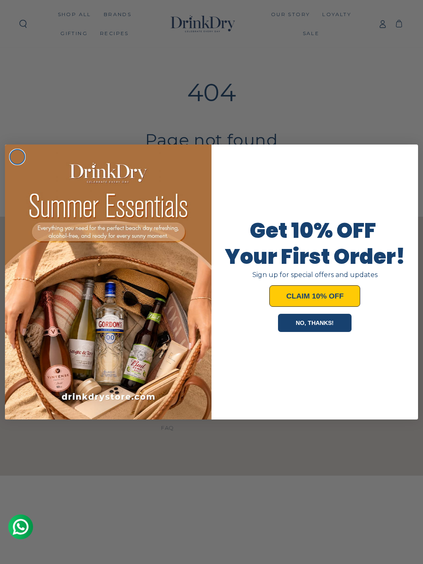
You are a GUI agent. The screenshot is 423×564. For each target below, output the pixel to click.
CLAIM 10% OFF (315, 296)
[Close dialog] (17, 156)
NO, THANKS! (315, 323)
